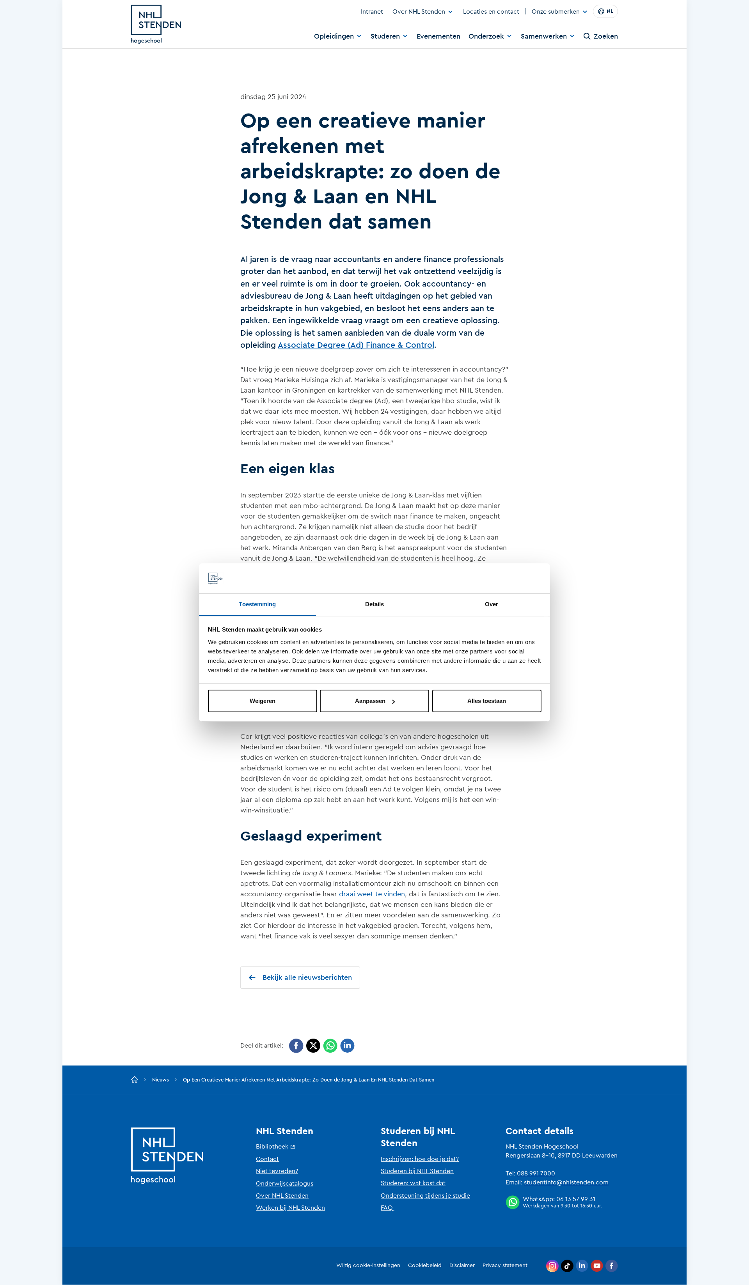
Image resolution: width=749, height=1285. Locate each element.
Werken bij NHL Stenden (290, 1208)
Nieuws (160, 1079)
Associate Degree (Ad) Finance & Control (356, 345)
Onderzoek (486, 36)
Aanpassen (370, 700)
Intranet (372, 12)
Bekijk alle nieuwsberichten (307, 977)
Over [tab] (491, 604)
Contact (267, 1159)
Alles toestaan (486, 700)
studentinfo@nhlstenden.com (566, 1182)
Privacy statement (505, 1265)
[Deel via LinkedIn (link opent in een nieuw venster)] (347, 1046)
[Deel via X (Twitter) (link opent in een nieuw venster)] (313, 1046)
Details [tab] (374, 604)
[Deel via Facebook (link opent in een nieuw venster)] (296, 1046)
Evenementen (438, 36)
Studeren (385, 36)
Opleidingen (334, 36)
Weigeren (262, 700)
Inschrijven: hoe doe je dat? (420, 1159)
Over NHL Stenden (418, 12)
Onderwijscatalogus (284, 1184)
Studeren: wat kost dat (413, 1183)
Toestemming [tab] (257, 604)
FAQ (387, 1208)
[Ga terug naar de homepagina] (134, 1080)
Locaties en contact (491, 12)
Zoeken (606, 36)
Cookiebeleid (425, 1265)
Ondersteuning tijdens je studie (425, 1196)
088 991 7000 (536, 1173)
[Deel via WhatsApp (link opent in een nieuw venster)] (330, 1046)
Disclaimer (462, 1265)
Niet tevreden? (277, 1171)
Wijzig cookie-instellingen (368, 1265)
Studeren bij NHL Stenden (417, 1171)
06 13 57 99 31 (575, 1199)
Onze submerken (556, 12)
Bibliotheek (272, 1146)
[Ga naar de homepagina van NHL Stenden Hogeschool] (156, 24)
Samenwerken (544, 36)
